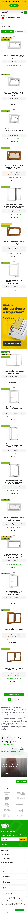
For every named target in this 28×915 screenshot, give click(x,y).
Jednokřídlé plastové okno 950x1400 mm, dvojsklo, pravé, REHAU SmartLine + (14, 592)
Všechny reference (21, 781)
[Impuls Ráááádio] (21, 793)
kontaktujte (6, 714)
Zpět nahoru (13, 690)
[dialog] (14, 905)
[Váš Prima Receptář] (7, 815)
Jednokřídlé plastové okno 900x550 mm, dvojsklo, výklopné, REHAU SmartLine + (14, 56)
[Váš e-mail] (14, 839)
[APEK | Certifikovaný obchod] (21, 749)
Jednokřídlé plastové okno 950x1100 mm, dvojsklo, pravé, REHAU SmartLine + (14, 482)
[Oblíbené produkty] (20, 12)
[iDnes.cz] (7, 810)
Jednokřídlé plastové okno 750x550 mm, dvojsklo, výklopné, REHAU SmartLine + (14, 93)
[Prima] (7, 793)
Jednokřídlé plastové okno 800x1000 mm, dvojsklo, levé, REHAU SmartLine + (14, 281)
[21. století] (21, 810)
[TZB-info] (20, 798)
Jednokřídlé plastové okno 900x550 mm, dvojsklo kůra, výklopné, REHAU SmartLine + (14, 167)
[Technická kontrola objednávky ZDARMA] (3, 17)
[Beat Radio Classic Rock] (7, 798)
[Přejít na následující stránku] (18, 699)
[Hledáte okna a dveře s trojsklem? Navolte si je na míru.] (14, 323)
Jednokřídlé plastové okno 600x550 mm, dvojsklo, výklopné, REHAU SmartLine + (14, 130)
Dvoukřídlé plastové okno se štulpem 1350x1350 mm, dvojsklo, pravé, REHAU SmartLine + (14, 206)
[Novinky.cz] (21, 804)
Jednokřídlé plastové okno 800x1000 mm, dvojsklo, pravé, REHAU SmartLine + (14, 408)
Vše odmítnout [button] (9, 909)
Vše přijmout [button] (20, 909)
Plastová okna (7, 23)
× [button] (26, 896)
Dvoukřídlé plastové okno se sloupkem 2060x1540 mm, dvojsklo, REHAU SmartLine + (14, 371)
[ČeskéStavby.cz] (7, 805)
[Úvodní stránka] (2, 23)
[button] (25, 12)
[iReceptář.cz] (21, 815)
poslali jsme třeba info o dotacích (10, 835)
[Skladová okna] (6, 12)
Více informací (14, 5)
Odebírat (22, 839)
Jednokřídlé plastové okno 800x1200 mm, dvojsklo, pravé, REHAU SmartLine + (14, 445)
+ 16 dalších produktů (14, 694)
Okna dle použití (16, 23)
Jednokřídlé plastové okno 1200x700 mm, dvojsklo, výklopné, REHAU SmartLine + (14, 556)
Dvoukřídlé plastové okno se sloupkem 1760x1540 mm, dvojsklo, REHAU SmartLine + (14, 629)
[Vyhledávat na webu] (17, 12)
